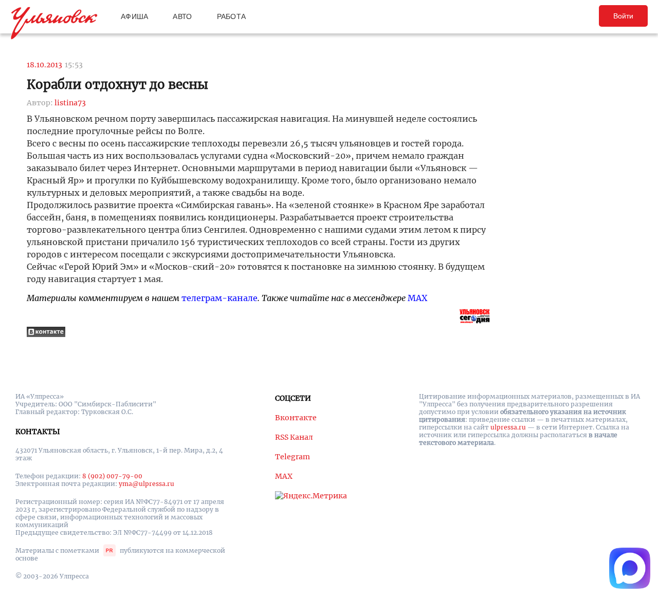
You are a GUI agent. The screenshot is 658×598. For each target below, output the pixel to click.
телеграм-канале (219, 298)
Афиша (134, 16)
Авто (182, 16)
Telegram (292, 456)
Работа (231, 16)
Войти (623, 16)
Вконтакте (296, 417)
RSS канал (294, 437)
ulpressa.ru (508, 427)
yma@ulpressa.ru (146, 484)
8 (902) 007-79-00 (112, 476)
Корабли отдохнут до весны (117, 84)
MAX (417, 298)
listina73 (70, 102)
